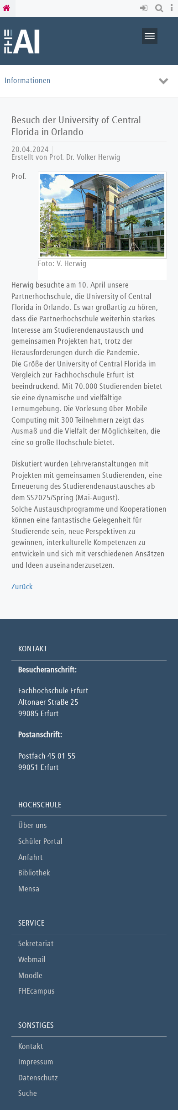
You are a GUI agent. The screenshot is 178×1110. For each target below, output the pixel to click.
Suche (27, 1094)
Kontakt (30, 1047)
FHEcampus (36, 991)
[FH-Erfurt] (21, 41)
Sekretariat (36, 944)
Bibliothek (34, 873)
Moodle (30, 976)
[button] (145, 8)
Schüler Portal (40, 842)
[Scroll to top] (148, 1080)
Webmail (32, 960)
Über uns (32, 826)
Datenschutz (38, 1078)
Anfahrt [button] (30, 858)
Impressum (35, 1062)
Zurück (22, 587)
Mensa (29, 889)
